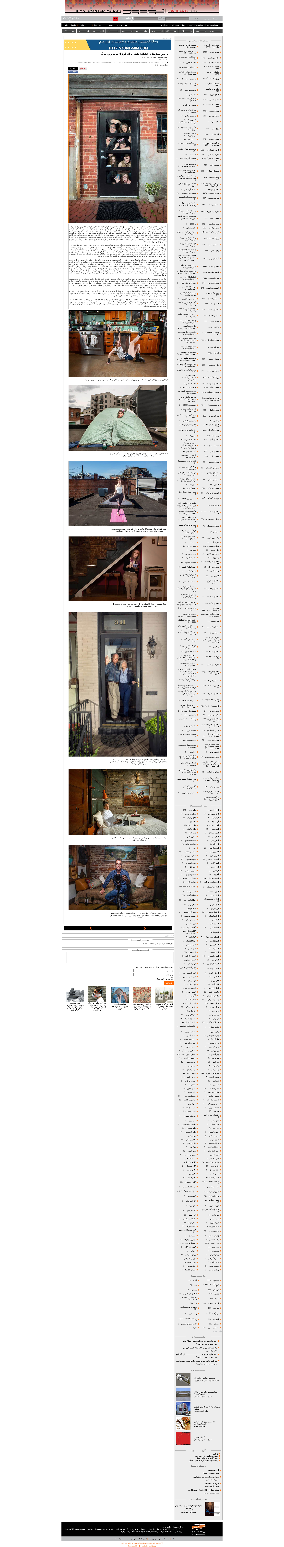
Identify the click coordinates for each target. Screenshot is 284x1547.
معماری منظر (214, 139)
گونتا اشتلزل (191, 941)
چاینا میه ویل (214, 1170)
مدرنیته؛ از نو (214, 445)
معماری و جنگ (190, 105)
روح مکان (215, 128)
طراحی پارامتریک (212, 664)
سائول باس (191, 837)
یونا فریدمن (191, 1266)
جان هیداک (215, 1124)
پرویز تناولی (214, 1043)
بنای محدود (215, 251)
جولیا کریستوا (213, 1143)
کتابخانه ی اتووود (212, 288)
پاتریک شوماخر (213, 1035)
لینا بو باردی (191, 1003)
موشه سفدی (191, 1062)
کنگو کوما (192, 1223)
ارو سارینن (215, 908)
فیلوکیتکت (215, 505)
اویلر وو (216, 977)
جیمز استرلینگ (213, 1151)
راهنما (73, 25)
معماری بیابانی (213, 589)
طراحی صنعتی (213, 154)
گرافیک (216, 353)
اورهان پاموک (214, 973)
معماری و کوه (213, 711)
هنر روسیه (215, 621)
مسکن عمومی (213, 359)
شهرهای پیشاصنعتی (188, 700)
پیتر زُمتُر (215, 1062)
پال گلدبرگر (214, 1039)
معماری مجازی (213, 693)
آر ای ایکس (214, 810)
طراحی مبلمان (213, 365)
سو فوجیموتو (191, 859)
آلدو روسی (215, 829)
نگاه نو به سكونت (212, 89)
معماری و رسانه (213, 383)
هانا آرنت (192, 1085)
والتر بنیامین (191, 1128)
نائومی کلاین (191, 1073)
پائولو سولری (213, 1027)
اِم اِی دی (215, 960)
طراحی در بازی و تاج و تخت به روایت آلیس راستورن (187, 340)
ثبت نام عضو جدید (210, 19)
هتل (195, 1285)
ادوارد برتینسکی (212, 887)
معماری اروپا (214, 456)
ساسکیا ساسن (190, 840)
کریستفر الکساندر (189, 1187)
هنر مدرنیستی (213, 198)
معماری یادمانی (213, 205)
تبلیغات (65, 25)
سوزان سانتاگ (190, 871)
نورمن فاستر (191, 1077)
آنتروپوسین (215, 576)
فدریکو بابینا (191, 891)
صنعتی (216, 1324)
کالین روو (192, 1174)
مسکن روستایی (213, 392)
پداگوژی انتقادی (212, 772)
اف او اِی (215, 948)
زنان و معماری (213, 315)
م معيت (197, 1426)
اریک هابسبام (214, 916)
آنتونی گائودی (213, 848)
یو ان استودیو (191, 1255)
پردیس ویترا (214, 787)
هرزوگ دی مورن (189, 1096)
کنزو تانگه (192, 1215)
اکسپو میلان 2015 (212, 706)
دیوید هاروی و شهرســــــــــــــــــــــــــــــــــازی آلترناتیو (196, 1354)
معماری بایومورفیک (188, 79)
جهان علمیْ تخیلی (212, 519)
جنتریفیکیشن (191, 228)
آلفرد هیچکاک (213, 833)
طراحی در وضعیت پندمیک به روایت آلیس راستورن (210, 640)
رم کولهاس (215, 1243)
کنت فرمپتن (191, 1210)
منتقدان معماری (213, 171)
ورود (168, 1539)
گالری (195, 1280)
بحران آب (215, 542)
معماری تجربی (213, 283)
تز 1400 (193, 224)
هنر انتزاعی (214, 347)
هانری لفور (191, 1088)
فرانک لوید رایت (189, 900)
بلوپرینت (192, 484)
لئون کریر (192, 948)
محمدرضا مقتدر (189, 1039)
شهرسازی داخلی (189, 740)
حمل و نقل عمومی (190, 1293)
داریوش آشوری (213, 1187)
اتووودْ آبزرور (191, 488)
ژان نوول (192, 821)
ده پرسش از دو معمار (187, 424)
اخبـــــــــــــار (84, 31)
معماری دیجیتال (213, 526)
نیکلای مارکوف (190, 1081)
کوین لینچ (192, 1236)
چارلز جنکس (214, 1158)
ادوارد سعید (214, 891)
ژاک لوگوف (191, 829)
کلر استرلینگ (191, 1201)
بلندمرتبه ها (214, 421)
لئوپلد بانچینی (191, 945)
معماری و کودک (190, 715)
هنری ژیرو (192, 1104)
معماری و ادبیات (212, 596)
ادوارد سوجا (214, 895)
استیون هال (214, 924)
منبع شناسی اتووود (189, 387)
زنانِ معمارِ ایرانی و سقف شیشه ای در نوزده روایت (212, 746)
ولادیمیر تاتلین (190, 1139)
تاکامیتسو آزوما (213, 1092)
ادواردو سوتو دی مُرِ (211, 899)
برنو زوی (215, 1011)
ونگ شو (193, 1147)
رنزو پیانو (215, 1247)
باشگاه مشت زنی (189, 582)
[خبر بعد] (144, 929)
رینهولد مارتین (213, 1266)
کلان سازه (215, 122)
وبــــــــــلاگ (69, 31)
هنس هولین (191, 1111)
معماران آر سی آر (189, 1051)
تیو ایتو (216, 1111)
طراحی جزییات (213, 715)
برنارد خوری (214, 1007)
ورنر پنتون (192, 1136)
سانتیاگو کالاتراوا (190, 852)
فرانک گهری (191, 895)
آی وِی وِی (215, 867)
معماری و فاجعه (213, 371)
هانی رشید (192, 1092)
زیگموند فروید (190, 814)
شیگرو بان (192, 882)
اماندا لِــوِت (214, 968)
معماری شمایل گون (211, 177)
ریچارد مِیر (215, 1251)
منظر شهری (214, 52)
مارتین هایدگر (191, 1007)
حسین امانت (214, 1177)
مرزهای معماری (213, 83)
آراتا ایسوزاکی (213, 814)
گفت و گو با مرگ (212, 493)
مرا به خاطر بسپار (163, 979)
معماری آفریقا (191, 558)
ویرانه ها (215, 436)
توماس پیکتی (214, 1096)
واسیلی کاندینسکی (188, 1124)
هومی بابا (192, 1121)
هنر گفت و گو (213, 416)
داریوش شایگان (213, 1192)
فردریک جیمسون (189, 912)
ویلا (195, 1303)
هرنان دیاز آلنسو (190, 1100)
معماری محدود (213, 245)
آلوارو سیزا (215, 840)
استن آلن (215, 920)
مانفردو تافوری (190, 1018)
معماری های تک (213, 340)
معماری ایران (213, 410)
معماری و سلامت (212, 651)
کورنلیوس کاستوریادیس (187, 1230)
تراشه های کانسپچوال (210, 232)
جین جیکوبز (214, 1155)
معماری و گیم (213, 633)
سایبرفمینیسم (191, 571)
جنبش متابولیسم (213, 627)
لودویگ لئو (192, 964)
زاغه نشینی (214, 571)
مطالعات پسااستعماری (187, 719)
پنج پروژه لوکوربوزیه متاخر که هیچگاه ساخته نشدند (187, 399)
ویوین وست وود (190, 1155)
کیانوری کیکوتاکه (189, 1239)
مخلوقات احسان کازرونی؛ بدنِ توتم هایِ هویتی (119, 1006)
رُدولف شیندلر (213, 1236)
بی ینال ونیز (191, 139)
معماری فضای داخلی (211, 377)
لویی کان (192, 984)
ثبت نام (119, 25)
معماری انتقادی (213, 299)
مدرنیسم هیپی (190, 554)
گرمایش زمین (214, 258)
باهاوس (216, 647)
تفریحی (216, 1308)
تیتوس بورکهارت (213, 1104)
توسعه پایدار (214, 165)
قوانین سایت (84, 25)
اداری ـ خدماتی (213, 1303)
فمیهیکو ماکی (191, 920)
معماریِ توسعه (213, 189)
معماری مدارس (190, 562)
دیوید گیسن (214, 1219)
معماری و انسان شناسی (187, 149)
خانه (126, 25)
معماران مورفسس (189, 1054)
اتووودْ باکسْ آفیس (189, 567)
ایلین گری (215, 984)
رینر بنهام (215, 1262)
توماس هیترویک (213, 1100)
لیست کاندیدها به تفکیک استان (207, 1458)
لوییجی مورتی (190, 988)
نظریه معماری (213, 62)
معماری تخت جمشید (188, 193)
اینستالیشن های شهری (187, 57)
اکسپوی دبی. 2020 (189, 499)
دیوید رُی (215, 1215)
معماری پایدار (214, 116)
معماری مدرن (213, 111)
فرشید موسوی (190, 916)
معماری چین (214, 451)
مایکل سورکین (190, 1032)
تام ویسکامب (214, 1088)
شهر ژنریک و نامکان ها (187, 492)
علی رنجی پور (212, 1350)
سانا (194, 848)
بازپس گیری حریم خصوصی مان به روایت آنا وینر (186, 589)
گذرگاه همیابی (199, 1437)
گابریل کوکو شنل (189, 927)
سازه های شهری (212, 66)
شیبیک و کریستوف (188, 878)
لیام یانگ (192, 999)
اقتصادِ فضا (215, 304)
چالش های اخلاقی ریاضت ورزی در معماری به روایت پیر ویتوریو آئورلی (186, 505)
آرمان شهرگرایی (213, 150)
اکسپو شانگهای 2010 (211, 686)
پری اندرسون (213, 1047)
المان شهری (214, 95)
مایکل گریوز (191, 1035)
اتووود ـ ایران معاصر (211, 424)
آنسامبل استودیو (213, 859)
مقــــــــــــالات (186, 31)
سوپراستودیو (191, 863)
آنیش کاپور (215, 863)
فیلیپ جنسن (191, 924)
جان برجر (215, 1121)
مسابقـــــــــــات (142, 31)
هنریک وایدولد (190, 1107)
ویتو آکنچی (191, 1151)
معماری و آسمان (212, 740)
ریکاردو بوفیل (214, 1270)
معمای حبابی (191, 546)
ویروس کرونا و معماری (210, 498)
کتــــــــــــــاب (113, 31)
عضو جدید (138, 967)
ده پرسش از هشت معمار (186, 779)
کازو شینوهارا (191, 1166)
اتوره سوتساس (213, 878)
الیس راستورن (213, 956)
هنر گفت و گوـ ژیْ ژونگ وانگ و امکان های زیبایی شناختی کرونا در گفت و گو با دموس (97, 1006)
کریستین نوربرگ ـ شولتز (187, 1191)
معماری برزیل (190, 730)
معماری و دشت (190, 90)
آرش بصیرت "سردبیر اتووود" (206, 1344)
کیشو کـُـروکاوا (190, 1247)
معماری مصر (191, 383)
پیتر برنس (215, 1058)
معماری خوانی (190, 116)
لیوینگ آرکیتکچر (190, 189)
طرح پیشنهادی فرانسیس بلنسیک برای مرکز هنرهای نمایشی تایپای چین (74, 1006)
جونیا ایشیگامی (213, 1147)
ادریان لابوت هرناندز (211, 882)
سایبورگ (192, 436)
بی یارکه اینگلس (213, 1022)
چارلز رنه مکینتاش (212, 1162)
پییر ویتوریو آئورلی (212, 1073)
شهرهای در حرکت (189, 67)
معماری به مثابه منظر (187, 734)
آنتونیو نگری (214, 856)
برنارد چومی (214, 1003)
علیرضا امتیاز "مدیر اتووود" (204, 1380)
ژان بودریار (191, 818)
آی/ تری (216, 871)
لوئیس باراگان (190, 956)
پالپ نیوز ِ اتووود (213, 538)
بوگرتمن (216, 1018)
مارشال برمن (190, 1015)
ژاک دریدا (192, 825)
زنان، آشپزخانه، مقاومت (187, 430)
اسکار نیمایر (214, 945)
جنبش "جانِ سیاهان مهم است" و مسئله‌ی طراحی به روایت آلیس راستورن (186, 257)
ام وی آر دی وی (213, 964)
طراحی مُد (215, 550)
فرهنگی (216, 1290)
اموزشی (216, 1319)
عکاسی (216, 327)
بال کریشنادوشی (212, 996)
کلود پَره (192, 1206)
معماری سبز (214, 218)
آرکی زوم (215, 821)
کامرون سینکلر (190, 1182)
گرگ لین (192, 937)
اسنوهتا (216, 932)
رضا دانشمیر (214, 1239)
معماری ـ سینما (213, 309)
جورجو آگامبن (213, 1136)
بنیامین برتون (214, 1015)
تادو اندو (216, 1081)
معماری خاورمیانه (189, 62)
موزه (217, 1298)
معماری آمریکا (213, 681)
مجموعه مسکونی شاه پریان (204, 1378)
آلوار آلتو (216, 837)
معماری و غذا (191, 95)
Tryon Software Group (147, 1546)
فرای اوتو (192, 905)
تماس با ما (109, 25)
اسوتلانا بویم (214, 941)
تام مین (216, 1085)
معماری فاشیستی (212, 468)
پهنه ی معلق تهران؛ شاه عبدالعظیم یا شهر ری (200, 1348)
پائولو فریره (214, 1032)
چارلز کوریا (214, 1166)
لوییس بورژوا (190, 992)
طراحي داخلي (213, 58)
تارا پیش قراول (146, 57)
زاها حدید (192, 810)
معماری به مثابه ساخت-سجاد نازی (206, 1477)
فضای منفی (214, 321)
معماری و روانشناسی (211, 561)
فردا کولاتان (191, 908)
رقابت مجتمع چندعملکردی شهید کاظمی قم (189, 378)
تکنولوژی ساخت (213, 72)
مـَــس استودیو (190, 1047)
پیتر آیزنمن (215, 1054)
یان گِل (193, 1251)
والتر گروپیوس (190, 1132)
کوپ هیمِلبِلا (191, 1226)
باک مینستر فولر (213, 999)
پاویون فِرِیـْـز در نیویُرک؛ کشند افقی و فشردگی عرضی (164, 1006)
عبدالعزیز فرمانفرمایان (187, 886)
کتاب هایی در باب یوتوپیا (187, 461)
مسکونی (215, 1280)
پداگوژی (215, 558)
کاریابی (215, 1454)
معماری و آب (214, 603)
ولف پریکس (191, 1143)
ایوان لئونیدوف (213, 988)
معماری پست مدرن (211, 238)
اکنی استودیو (191, 451)
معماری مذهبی (213, 462)
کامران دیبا (192, 1177)
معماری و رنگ (213, 567)
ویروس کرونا (156, 241)
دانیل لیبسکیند (213, 1196)
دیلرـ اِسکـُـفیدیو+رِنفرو (210, 1209)
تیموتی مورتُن (214, 1107)
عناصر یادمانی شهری (189, 1324)
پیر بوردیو (215, 1069)
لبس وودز (192, 952)
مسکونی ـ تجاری (212, 1313)
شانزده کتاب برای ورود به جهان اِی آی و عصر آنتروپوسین (210, 764)
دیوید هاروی (214, 1223)
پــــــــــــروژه (215, 31)
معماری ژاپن (214, 387)
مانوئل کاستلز (190, 1022)
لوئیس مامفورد (190, 960)
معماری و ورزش (189, 726)
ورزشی (194, 1290)
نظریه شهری (214, 99)
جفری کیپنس (214, 1132)
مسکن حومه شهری (211, 332)
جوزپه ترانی (214, 1139)
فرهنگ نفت (214, 752)
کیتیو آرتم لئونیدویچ (189, 1243)
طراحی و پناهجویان (188, 299)
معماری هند (214, 532)
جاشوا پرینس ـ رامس (211, 1115)
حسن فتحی (214, 1174)
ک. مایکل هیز (190, 1158)
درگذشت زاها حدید (212, 657)
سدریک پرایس (190, 856)
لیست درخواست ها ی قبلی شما (206, 1456)
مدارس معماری (213, 546)
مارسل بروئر (191, 1011)
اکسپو (216, 484)
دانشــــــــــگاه (171, 31)
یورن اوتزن (191, 1262)
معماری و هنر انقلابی (211, 511)
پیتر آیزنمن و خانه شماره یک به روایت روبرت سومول (187, 772)
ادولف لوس (214, 905)
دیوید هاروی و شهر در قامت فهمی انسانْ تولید (200, 1341)
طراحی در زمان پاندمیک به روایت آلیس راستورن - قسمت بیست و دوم (142, 1006)
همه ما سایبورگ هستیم (187, 525)
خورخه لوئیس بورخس (210, 1181)
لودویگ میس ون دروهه (187, 967)
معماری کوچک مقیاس (210, 430)
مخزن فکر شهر (190, 1043)
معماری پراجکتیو (212, 488)
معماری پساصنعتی (189, 421)
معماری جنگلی (213, 480)
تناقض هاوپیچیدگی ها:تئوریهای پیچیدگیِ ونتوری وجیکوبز (188, 445)
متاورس (193, 550)
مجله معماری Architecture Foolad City (203, 1490)
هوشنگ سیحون (190, 1116)
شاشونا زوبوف (190, 874)
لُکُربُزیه (193, 996)
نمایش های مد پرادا (188, 711)
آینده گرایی (215, 134)
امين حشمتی (199, 1411)
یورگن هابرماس (190, 1258)
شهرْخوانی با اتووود (189, 793)
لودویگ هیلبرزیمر (189, 973)
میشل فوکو (191, 1069)
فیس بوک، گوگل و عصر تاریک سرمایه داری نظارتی (187, 693)
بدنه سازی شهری (212, 293)
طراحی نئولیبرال (212, 211)
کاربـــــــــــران (127, 31)
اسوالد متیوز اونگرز (211, 937)
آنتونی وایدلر (214, 852)
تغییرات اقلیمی (213, 224)
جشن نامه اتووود (212, 730)
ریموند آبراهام (213, 1258)
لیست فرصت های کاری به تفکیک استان (203, 1460)
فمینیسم (192, 154)
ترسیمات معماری (212, 405)
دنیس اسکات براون (211, 1200)
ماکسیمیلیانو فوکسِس (187, 1026)
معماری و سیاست (212, 104)
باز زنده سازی (213, 193)
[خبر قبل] (91, 929)
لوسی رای (192, 981)
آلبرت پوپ (215, 825)
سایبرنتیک (192, 542)
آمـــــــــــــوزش (157, 31)
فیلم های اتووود (190, 651)
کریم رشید (192, 1196)
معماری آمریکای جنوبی (187, 158)
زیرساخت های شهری (211, 1284)
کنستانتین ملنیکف (189, 1219)
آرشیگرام (215, 818)
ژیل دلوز (192, 833)
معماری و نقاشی (212, 554)
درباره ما (97, 25)
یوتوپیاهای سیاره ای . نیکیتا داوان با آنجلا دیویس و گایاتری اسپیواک (186, 657)
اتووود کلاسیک (213, 272)
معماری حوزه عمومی (211, 78)
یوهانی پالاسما (190, 1270)
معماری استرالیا (190, 439)
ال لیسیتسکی (214, 952)
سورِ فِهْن (192, 867)
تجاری (194, 1328)
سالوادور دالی (190, 844)
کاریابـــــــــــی (98, 31)
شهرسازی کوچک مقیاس (187, 197)
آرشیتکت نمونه (213, 1470)
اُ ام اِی (216, 874)
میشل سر (192, 1066)
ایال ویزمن (215, 981)
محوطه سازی (213, 278)
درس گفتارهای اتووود (188, 143)
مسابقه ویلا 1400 (189, 405)
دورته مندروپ (214, 1206)
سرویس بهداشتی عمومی (187, 1318)
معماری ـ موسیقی (212, 757)
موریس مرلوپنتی (189, 1058)
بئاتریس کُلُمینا (213, 992)
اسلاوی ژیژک (214, 927)
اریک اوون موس (213, 912)
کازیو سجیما (191, 1170)
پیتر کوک (215, 1066)
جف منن (216, 1128)
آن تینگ (216, 844)
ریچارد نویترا (214, 1255)
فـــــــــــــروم (201, 31)
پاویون (216, 1293)
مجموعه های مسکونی (188, 1307)
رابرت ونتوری (213, 1231)
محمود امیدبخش (200, 1396)
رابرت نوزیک (214, 1226)
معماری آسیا (214, 439)
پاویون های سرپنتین (211, 699)
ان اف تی (192, 752)
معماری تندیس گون (211, 158)
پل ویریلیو (215, 1051)
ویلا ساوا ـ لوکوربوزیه (188, 83)
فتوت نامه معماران (212, 1483)
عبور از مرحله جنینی (188, 283)
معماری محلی (213, 266)
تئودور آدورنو (214, 1077)
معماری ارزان (214, 228)
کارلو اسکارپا (191, 1162)
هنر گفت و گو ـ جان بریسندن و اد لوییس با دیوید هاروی (196, 1361)
